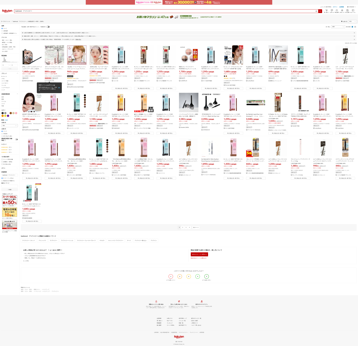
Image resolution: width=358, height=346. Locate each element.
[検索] (320, 11)
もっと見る (26, 260)
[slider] (1, 62)
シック (3, 89)
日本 (2, 97)
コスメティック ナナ (74, 128)
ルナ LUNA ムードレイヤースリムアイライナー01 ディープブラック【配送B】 (322, 161)
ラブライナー (53, 240)
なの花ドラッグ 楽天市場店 (143, 175)
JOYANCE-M (206, 130)
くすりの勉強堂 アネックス (143, 80)
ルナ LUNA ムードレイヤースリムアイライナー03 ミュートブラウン (277, 161)
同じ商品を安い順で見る (121, 88)
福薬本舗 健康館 (28, 218)
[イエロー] (5, 116)
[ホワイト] (8, 113)
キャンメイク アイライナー (115, 240)
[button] (351, 7)
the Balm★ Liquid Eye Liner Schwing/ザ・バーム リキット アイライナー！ (256, 116)
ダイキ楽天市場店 (207, 80)
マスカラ (102, 240)
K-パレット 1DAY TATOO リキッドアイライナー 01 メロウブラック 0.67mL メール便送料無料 (166, 68)
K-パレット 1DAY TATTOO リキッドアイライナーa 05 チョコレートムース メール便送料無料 (233, 161)
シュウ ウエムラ (5, 87)
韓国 (2, 99)
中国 (2, 106)
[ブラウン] (11, 113)
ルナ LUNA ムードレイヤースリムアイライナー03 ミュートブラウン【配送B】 (188, 161)
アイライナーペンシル (67, 240)
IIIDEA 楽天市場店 (28, 80)
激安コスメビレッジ (186, 175)
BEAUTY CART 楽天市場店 (98, 82)
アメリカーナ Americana (254, 130)
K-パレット (4, 76)
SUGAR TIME (296, 126)
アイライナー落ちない (141, 240)
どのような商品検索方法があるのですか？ (35, 255)
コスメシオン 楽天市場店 (75, 175)
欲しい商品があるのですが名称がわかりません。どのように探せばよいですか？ (45, 253)
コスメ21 (116, 80)
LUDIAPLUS (184, 80)
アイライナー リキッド (28, 240)
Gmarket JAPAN (185, 127)
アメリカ (3, 101)
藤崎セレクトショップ (275, 80)
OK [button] (59, 87)
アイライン (154, 240)
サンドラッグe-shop (298, 175)
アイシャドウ (42, 240)
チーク (129, 240)
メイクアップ (45, 289)
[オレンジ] (2, 116)
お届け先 (3, 122)
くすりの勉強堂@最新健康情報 (300, 80)
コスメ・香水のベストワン (98, 173)
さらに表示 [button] (5, 51)
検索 (10, 68)
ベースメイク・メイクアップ (42, 291)
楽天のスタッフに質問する (199, 254)
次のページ (196, 227)
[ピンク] (16, 113)
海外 (7, 120)
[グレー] (5, 113)
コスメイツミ (27, 173)
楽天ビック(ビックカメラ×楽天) (278, 130)
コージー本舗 (4, 81)
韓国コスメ (37, 289)
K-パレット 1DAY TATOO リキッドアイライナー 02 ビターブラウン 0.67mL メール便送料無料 (143, 68)
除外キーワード (5, 183)
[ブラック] (2, 113)
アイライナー (55, 291)
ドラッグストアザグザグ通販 (143, 128)
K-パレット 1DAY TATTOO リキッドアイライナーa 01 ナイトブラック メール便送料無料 (300, 68)
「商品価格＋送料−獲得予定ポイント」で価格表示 (33, 26)
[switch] (16, 139)
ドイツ (3, 103)
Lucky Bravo (251, 80)
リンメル (3, 85)
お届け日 (3, 128)
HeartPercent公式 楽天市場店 (76, 87)
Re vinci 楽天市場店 (230, 85)
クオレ (3, 78)
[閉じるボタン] (354, 32)
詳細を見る (78, 39)
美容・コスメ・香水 (26, 289)
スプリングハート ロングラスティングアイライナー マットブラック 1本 (345, 161)
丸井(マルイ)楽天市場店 (343, 80)
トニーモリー (4, 83)
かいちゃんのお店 (162, 128)
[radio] (2, 28)
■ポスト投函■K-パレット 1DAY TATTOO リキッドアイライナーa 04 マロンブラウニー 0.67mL (144, 116)
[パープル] (8, 116)
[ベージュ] (13, 113)
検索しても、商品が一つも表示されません (35, 258)
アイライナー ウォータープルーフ (86, 240)
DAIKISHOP (49, 128)
